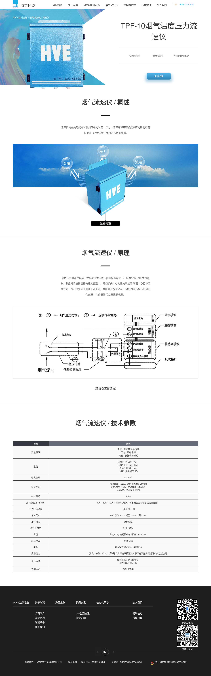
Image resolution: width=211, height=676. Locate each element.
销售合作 (137, 618)
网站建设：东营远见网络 (93, 662)
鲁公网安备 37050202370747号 (170, 662)
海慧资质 (40, 618)
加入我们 (162, 5)
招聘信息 (137, 613)
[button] (18, 48)
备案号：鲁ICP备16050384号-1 (127, 662)
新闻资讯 (81, 602)
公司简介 (40, 613)
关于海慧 (73, 5)
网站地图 (72, 662)
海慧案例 (146, 5)
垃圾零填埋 (129, 5)
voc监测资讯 (83, 613)
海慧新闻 (81, 618)
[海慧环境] (15, 4)
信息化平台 (112, 5)
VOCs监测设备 (92, 5)
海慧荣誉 (40, 622)
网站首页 (58, 5)
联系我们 (40, 627)
